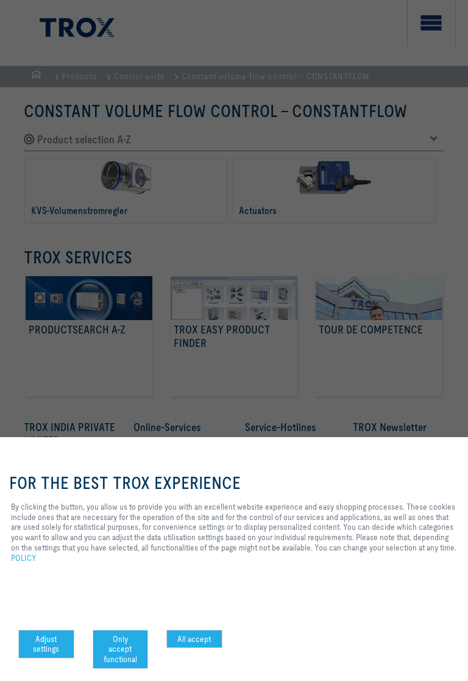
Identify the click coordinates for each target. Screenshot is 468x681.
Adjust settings (46, 644)
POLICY (24, 558)
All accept (194, 639)
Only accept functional (120, 649)
